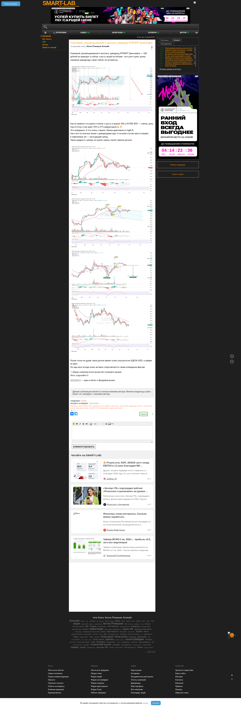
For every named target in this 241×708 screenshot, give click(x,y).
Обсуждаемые (166, 44)
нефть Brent (84, 637)
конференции (78, 631)
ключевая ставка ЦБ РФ (142, 629)
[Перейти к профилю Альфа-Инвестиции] (104, 530)
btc (87, 621)
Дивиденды (136, 683)
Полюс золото (98, 639)
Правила (179, 686)
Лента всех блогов (56, 670)
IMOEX (117, 621)
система (118, 642)
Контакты (179, 680)
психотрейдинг (105, 406)
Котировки (135, 673)
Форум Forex (96, 689)
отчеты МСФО (75, 639)
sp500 (147, 621)
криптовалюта (112, 631)
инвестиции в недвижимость (112, 629)
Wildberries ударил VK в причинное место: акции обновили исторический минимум (179, 58)
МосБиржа (123, 634)
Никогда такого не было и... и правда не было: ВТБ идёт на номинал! (179, 50)
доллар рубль (146, 626)
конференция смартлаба (91, 631)
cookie (145, 703)
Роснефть (148, 639)
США (152, 642)
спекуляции (134, 642)
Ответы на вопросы (56, 686)
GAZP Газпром (109, 621)
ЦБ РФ (111, 647)
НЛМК (91, 637)
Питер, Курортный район (175, 52)
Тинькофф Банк (126, 645)
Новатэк (96, 637)
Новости (51, 680)
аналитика (98, 624)
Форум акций (96, 677)
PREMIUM (46, 36)
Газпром (93, 626)
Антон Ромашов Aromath (98, 46)
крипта (103, 631)
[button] (73, 423)
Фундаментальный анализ (142, 677)
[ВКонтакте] (72, 413)
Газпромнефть (104, 408)
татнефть (86, 645)
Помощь (178, 689)
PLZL (133, 621)
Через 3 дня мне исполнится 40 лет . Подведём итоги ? (179, 62)
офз (86, 639)
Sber (143, 621)
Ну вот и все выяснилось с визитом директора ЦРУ (179, 56)
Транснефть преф (82, 408)
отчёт (82, 639)
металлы (95, 634)
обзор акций (124, 406)
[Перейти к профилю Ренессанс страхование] (104, 504)
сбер (90, 408)
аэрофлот (136, 624)
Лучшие (176, 40)
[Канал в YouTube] (126, 602)
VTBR (152, 621)
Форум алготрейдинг (99, 680)
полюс (90, 639)
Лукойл (139, 631)
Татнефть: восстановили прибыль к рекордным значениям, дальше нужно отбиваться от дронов (180, 60)
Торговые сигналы (55, 683)
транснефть (118, 408)
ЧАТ (44, 42)
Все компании (137, 689)
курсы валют (131, 631)
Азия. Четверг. (170, 66)
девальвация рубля (125, 626)
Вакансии (179, 683)
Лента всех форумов (100, 670)
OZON (128, 621)
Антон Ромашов (94, 406)
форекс (83, 647)
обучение (142, 637)
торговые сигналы (137, 645)
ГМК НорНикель (113, 626)
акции (111, 408)
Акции (85, 33)
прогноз (140, 406)
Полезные (165, 40)
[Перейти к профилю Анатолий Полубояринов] (104, 555)
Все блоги (46, 39)
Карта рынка (136, 670)
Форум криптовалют (99, 686)
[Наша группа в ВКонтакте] (117, 602)
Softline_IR (112, 479)
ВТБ (94, 408)
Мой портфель (137, 686)
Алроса (91, 624)
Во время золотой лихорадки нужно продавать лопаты (180, 54)
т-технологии (77, 645)
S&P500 (138, 621)
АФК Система (128, 624)
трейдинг (74, 647)
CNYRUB (92, 621)
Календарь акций (138, 693)
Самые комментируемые (58, 677)
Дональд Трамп (76, 629)
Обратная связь (182, 693)
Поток (45, 44)
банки (142, 624)
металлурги (88, 634)
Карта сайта (180, 673)
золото (85, 629)
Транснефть (94, 403)
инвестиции (115, 406)
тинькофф (116, 645)
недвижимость (148, 634)
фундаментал (91, 647)
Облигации (118, 33)
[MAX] (107, 602)
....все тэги (150, 651)
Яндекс (140, 647)
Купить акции (177, 174)
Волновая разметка (78, 626)
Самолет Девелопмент (83, 642)
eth (97, 621)
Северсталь (111, 642)
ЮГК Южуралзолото (130, 647)
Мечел (101, 634)
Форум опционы (97, 683)
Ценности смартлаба (184, 670)
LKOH (123, 621)
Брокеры (153, 33)
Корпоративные (54, 693)
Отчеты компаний (138, 680)
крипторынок (123, 631)
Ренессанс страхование (118, 504)
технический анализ (101, 644)
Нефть (76, 637)
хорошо (143, 414)
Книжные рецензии (56, 689)
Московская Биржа (133, 634)
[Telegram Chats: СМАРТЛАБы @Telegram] (98, 602)
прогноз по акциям (119, 639)
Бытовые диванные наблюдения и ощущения (179, 64)
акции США (84, 624)
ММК (105, 634)
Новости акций (49, 47)
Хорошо (155, 703)
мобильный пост (113, 634)
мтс (141, 634)
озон (149, 637)
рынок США (72, 642)
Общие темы (96, 673)
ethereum (101, 621)
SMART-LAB (59, 3)
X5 (97, 408)
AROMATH (75, 380)
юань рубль (119, 647)
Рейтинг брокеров (177, 165)
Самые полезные (55, 673)
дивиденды (133, 406)
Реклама (179, 677)
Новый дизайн (10, 4)
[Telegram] (76, 413)
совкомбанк (125, 642)
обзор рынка (121, 636)
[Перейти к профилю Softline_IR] (104, 478)
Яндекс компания (148, 647)
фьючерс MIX (102, 647)
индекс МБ (128, 629)
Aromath (85, 406)
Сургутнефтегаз (144, 642)
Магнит (146, 631)
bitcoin (83, 621)
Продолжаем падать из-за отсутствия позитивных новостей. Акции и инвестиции (179, 48)
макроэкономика (76, 634)
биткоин (147, 624)
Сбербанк (100, 642)
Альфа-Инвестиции (116, 530)
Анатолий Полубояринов (118, 555)
